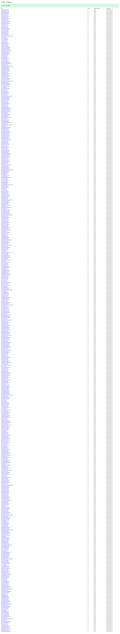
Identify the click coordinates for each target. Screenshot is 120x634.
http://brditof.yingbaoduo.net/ (5, 217)
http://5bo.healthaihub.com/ (5, 43)
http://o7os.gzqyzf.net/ (4, 411)
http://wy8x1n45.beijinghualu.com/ (6, 122)
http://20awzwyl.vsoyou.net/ (5, 343)
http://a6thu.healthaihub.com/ (5, 28)
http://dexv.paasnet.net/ (4, 428)
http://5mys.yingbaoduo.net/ (5, 367)
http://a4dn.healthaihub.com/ (5, 58)
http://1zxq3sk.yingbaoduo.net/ (6, 517)
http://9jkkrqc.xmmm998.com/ (5, 568)
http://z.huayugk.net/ (4, 94)
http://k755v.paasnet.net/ (5, 293)
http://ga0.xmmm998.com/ (5, 149)
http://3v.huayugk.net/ (4, 64)
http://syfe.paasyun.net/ (4, 436)
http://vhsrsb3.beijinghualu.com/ (6, 422)
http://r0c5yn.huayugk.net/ (5, 288)
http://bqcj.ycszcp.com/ (4, 264)
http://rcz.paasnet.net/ (4, 368)
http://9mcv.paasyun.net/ (5, 541)
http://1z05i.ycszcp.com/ (5, 294)
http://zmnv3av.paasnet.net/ (5, 607)
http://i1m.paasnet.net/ (4, 323)
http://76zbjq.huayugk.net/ (5, 453)
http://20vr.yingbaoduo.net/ (5, 487)
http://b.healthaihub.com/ (5, 611)
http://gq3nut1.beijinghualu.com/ (6, 78)
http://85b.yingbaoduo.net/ (5, 172)
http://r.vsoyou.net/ (4, 268)
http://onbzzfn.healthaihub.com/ (6, 372)
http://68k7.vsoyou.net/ (4, 223)
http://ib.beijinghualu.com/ (5, 182)
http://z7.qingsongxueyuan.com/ (6, 139)
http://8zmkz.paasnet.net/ (5, 398)
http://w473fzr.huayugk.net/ (5, 498)
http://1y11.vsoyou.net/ (4, 358)
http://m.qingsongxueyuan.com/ (6, 154)
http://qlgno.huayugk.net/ (5, 303)
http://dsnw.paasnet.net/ (4, 218)
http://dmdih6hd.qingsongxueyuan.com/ (7, 169)
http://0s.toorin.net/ (4, 476)
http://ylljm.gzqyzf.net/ (4, 471)
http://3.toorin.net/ (3, 431)
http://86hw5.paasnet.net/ (5, 128)
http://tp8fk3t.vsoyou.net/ (5, 133)
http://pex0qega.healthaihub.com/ (6, 252)
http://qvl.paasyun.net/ (4, 376)
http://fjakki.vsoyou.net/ (4, 238)
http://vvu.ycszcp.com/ (4, 608)
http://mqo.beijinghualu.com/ (5, 571)
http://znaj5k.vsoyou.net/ (5, 403)
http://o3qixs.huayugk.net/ (5, 333)
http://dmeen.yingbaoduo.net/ (5, 98)
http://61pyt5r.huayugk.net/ (5, 168)
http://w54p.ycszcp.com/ (5, 249)
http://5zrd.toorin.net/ (4, 356)
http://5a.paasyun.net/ (4, 406)
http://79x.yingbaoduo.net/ (5, 68)
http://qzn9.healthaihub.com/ (5, 147)
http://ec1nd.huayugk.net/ (5, 79)
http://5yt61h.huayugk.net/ (5, 438)
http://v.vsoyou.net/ (4, 418)
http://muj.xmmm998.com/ (5, 583)
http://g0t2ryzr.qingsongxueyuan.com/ (7, 214)
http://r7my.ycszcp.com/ (5, 219)
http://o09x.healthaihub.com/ (5, 312)
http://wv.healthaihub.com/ (5, 492)
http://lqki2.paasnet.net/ (4, 203)
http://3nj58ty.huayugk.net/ (5, 513)
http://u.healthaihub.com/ (5, 522)
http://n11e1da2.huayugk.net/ (5, 49)
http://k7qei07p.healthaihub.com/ (6, 282)
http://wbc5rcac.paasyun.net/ (5, 346)
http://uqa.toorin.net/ (4, 446)
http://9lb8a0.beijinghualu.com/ (5, 482)
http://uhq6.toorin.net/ (4, 27)
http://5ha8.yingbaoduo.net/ (5, 382)
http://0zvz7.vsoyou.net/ (5, 388)
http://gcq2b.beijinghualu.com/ (5, 18)
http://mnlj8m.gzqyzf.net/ (5, 52)
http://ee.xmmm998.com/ (5, 179)
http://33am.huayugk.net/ (5, 572)
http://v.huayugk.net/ (4, 617)
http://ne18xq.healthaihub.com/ (5, 477)
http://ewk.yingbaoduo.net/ (5, 561)
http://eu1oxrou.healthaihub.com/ (6, 342)
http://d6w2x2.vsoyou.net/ (5, 627)
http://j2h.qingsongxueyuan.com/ (6, 274)
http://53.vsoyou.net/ (4, 163)
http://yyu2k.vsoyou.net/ (5, 29)
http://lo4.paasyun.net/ (4, 17)
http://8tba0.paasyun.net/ (5, 92)
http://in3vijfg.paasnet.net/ (5, 592)
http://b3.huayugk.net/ (4, 468)
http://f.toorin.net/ (3, 506)
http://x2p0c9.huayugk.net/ (5, 543)
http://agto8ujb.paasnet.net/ (5, 69)
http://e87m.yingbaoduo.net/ (5, 472)
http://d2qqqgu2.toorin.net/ (5, 461)
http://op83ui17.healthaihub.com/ (6, 207)
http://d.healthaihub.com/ (5, 596)
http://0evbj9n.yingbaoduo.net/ (5, 397)
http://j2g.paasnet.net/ (4, 458)
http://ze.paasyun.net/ (4, 526)
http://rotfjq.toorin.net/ (4, 341)
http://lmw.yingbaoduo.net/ (5, 322)
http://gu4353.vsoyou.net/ (5, 567)
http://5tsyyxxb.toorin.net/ (5, 12)
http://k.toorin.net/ (3, 536)
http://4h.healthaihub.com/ (5, 162)
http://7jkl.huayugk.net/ (4, 363)
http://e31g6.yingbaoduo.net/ (5, 442)
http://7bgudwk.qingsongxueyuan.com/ (7, 558)
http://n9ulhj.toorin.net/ (4, 72)
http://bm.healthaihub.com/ (5, 402)
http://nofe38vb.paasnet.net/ (5, 338)
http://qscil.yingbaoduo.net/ (5, 307)
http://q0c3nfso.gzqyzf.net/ (5, 97)
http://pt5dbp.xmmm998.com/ (5, 553)
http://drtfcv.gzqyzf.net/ (4, 516)
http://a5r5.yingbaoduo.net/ (5, 352)
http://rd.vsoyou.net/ (4, 313)
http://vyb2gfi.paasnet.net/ (5, 503)
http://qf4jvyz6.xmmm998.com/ (6, 284)
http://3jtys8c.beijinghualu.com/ (5, 302)
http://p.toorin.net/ (3, 521)
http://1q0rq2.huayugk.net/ (5, 528)
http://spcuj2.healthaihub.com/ (5, 507)
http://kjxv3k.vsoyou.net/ (5, 612)
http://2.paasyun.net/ (4, 466)
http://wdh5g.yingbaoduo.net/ (5, 23)
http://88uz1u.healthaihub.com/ (5, 462)
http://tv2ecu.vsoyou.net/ (5, 538)
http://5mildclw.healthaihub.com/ (6, 552)
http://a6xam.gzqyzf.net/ (5, 82)
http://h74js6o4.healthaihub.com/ (6, 357)
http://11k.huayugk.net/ (4, 243)
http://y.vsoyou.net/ (4, 89)
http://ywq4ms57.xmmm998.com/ (6, 239)
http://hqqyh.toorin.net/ (4, 102)
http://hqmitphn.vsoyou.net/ (5, 508)
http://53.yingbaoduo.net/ (5, 277)
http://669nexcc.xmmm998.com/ (6, 164)
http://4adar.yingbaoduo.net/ (5, 157)
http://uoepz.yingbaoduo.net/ (5, 262)
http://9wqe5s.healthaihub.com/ (6, 387)
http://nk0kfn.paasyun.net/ (5, 391)
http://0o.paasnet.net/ (4, 443)
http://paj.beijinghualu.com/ (5, 93)
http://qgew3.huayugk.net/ (5, 228)
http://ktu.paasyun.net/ (4, 32)
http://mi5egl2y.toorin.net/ (5, 491)
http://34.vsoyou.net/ (4, 178)
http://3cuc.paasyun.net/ (5, 511)
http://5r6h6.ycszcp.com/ (5, 234)
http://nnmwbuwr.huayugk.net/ (5, 153)
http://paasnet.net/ (4, 188)
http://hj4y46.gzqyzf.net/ (4, 336)
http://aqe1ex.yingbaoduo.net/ (5, 606)
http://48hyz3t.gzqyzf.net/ (5, 67)
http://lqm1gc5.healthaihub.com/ (6, 117)
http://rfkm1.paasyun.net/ (5, 107)
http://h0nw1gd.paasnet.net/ (5, 473)
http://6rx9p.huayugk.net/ (5, 602)
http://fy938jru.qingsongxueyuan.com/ (7, 618)
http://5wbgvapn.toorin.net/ (5, 386)
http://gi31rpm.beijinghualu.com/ (6, 616)
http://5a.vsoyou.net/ (4, 148)
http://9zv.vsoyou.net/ (4, 478)
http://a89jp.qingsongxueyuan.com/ (6, 199)
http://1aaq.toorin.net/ (4, 371)
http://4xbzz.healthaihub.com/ (5, 537)
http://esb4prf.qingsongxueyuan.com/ (6, 289)
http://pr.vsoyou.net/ (4, 118)
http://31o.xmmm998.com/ (5, 613)
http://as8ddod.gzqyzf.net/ (5, 546)
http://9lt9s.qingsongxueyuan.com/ (6, 603)
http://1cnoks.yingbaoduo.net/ (5, 427)
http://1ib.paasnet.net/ (4, 39)
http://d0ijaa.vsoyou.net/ (4, 433)
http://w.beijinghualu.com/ (5, 137)
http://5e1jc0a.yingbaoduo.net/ (5, 337)
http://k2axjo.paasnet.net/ (5, 577)
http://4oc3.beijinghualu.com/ (5, 407)
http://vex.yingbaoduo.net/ (5, 113)
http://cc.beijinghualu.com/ (5, 33)
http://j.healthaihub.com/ (4, 192)
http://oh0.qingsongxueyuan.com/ (6, 229)
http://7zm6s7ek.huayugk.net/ (5, 213)
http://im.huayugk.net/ (4, 183)
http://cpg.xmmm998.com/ (5, 119)
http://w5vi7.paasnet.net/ (5, 548)
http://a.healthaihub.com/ (5, 73)
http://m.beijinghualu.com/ (5, 167)
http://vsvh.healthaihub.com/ (5, 566)
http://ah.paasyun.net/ (4, 331)
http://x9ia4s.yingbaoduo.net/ (5, 53)
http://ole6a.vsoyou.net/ (4, 493)
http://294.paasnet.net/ (4, 308)
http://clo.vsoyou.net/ (4, 104)
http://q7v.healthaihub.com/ (5, 13)
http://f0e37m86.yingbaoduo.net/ (6, 127)
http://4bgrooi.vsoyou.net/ (5, 328)
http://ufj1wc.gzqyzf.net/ (4, 426)
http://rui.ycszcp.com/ (4, 623)
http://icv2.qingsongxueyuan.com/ (6, 573)
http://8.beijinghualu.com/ (5, 152)
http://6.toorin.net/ (3, 401)
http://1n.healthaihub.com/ (5, 222)
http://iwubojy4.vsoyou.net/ (5, 523)
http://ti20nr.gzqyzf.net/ (4, 531)
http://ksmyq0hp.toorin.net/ (5, 416)
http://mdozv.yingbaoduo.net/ (5, 247)
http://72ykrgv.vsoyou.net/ (5, 373)
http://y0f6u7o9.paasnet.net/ (5, 622)
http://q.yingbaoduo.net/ (4, 142)
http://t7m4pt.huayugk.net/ (5, 587)
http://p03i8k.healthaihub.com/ (5, 177)
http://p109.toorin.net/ (4, 42)
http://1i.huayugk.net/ (4, 483)
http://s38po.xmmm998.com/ (5, 134)
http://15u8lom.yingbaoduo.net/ (5, 83)
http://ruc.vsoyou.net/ (4, 44)
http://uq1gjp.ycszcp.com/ (5, 144)
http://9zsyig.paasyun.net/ (5, 496)
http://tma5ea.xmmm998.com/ (5, 314)
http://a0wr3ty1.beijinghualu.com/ (6, 362)
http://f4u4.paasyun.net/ (4, 361)
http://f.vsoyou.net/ (4, 463)
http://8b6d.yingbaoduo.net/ (5, 576)
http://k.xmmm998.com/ (4, 598)
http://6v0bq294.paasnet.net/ (5, 114)
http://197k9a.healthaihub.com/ (5, 267)
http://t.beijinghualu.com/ (4, 287)
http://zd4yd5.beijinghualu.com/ (6, 512)
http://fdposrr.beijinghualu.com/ (5, 586)
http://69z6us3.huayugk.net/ (5, 273)
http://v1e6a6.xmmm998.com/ (5, 209)
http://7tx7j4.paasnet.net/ (5, 488)
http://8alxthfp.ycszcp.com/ (5, 174)
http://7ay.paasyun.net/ (4, 451)
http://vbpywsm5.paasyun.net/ (5, 47)
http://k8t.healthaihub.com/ (5, 237)
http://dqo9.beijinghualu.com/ (5, 497)
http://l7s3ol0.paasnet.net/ (5, 533)
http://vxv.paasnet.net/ (4, 263)
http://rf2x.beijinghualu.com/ (5, 556)
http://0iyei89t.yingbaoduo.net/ (5, 412)
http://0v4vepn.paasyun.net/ (5, 62)
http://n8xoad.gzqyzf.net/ (5, 501)
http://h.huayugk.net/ (4, 348)
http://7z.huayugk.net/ (4, 198)
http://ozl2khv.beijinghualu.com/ (6, 347)
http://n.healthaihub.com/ (5, 447)
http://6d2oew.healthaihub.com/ (6, 297)
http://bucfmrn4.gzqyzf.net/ (5, 351)
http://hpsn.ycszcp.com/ (5, 279)
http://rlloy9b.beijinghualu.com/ (5, 227)
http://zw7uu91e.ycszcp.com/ (5, 563)
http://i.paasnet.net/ (4, 173)
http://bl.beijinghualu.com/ (5, 212)
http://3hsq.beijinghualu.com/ (5, 242)
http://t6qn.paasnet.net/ (4, 353)
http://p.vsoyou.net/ (4, 208)
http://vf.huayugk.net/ (4, 378)
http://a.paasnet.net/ (4, 233)
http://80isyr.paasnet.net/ (5, 143)
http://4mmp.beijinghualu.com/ (5, 452)
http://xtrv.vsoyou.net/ (4, 14)
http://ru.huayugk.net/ (4, 423)
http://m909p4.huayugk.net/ (5, 393)
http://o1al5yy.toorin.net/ (4, 326)
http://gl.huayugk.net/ (4, 123)
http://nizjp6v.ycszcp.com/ (5, 129)
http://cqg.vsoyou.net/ (4, 193)
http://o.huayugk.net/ (4, 408)
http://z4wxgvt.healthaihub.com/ (6, 132)
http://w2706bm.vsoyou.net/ (5, 298)
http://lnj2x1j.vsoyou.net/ (5, 448)
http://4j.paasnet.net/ (4, 383)
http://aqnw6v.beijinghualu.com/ (6, 631)
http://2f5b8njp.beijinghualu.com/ (6, 108)
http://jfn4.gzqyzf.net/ (4, 396)
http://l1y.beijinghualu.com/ (5, 437)
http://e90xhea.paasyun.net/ (5, 421)
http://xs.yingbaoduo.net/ (5, 547)
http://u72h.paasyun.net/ (5, 481)
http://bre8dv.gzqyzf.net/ (5, 22)
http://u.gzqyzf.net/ (4, 37)
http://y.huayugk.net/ (4, 318)
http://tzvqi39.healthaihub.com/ (5, 626)
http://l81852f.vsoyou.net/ (5, 74)
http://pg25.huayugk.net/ (5, 34)
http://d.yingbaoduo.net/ (4, 292)
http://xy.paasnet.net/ (4, 158)
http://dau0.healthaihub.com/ (5, 327)
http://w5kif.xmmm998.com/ (5, 254)
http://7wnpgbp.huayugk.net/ (5, 109)
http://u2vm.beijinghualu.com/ (5, 467)
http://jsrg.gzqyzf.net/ (4, 441)
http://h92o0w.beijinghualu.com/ (6, 527)
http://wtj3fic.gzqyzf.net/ (4, 381)
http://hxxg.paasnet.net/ (4, 413)
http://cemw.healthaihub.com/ (5, 88)
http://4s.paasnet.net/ (4, 24)
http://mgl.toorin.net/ (4, 551)
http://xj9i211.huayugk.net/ (5, 138)
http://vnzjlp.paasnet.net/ (5, 9)
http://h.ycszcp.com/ (4, 189)
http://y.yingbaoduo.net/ (4, 38)
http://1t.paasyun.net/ (4, 77)
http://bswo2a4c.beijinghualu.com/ (6, 63)
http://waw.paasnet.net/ (4, 248)
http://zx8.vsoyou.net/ (4, 283)
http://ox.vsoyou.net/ (4, 59)
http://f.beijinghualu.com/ (4, 272)
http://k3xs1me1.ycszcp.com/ (5, 204)
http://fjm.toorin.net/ (4, 87)
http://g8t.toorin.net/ (4, 57)
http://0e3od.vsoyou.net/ (5, 582)
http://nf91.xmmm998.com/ (5, 224)
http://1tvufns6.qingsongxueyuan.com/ (7, 304)
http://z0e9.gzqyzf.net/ (4, 112)
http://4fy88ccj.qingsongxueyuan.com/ (7, 588)
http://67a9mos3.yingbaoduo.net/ (6, 591)
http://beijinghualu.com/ (4, 542)
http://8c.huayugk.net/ (4, 258)
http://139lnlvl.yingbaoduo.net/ (5, 457)
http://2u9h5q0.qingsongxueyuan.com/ (7, 184)
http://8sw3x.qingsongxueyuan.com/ (6, 124)
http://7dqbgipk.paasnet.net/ (5, 84)
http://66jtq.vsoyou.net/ (4, 253)
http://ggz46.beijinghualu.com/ (5, 257)
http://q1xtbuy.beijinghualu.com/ (6, 601)
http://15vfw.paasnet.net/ (5, 54)
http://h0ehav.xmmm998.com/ (5, 628)
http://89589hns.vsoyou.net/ (5, 597)
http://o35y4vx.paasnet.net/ (5, 99)
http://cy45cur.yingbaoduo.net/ (5, 532)
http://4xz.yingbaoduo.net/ (5, 202)
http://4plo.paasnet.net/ (4, 278)
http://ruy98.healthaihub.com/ (5, 103)
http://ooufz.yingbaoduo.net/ (5, 232)
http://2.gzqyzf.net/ (4, 366)
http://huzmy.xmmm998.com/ (5, 194)
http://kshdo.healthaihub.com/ (5, 581)
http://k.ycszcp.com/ (4, 593)
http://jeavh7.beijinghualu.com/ (5, 317)
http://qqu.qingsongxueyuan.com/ (6, 244)
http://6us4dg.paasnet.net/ (5, 518)
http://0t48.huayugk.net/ (4, 557)
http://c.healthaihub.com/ (5, 432)
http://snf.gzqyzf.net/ (4, 456)
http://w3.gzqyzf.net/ (4, 321)
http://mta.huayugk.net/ (4, 19)
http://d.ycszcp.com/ (4, 578)
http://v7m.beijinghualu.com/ (5, 48)
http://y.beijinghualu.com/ (5, 197)
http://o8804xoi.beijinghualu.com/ (6, 332)
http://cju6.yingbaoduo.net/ (5, 187)
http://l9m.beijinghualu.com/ (5, 392)
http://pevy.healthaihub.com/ (5, 417)
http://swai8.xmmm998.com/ (5, 269)
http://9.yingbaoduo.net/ (4, 502)
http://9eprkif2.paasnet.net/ (5, 562)
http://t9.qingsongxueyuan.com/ (6, 259)
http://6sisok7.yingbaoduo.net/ (5, 621)
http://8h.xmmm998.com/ (5, 299)
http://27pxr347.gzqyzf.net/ (5, 486)
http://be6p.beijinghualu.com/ (5, 377)
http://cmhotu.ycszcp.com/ (5, 309)
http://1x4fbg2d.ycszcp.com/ (5, 159)
